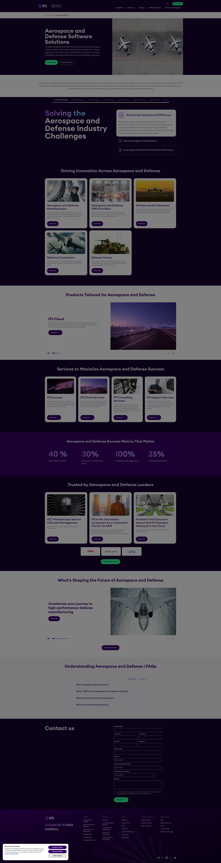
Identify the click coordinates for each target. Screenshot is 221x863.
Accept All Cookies (57, 847)
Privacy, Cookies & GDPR (11, 854)
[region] (35, 852)
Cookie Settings (57, 856)
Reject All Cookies (57, 851)
